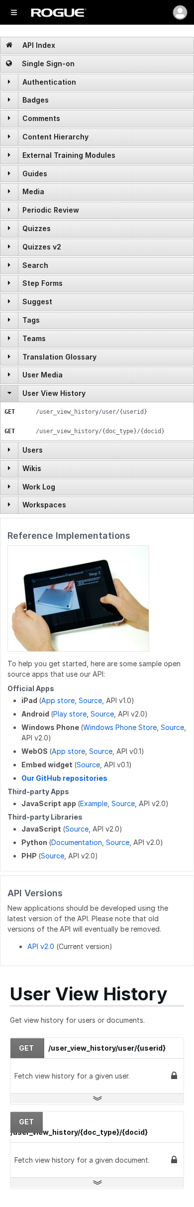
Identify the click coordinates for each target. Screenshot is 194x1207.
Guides (34, 173)
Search (35, 265)
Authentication (49, 82)
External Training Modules (68, 155)
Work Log (38, 487)
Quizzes (36, 228)
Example (93, 803)
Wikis (31, 468)
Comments (41, 118)
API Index (37, 45)
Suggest (37, 301)
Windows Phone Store (120, 727)
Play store (70, 714)
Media (33, 191)
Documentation (76, 842)
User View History (54, 393)
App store (58, 700)
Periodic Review (50, 210)
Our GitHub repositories (64, 778)
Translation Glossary (59, 357)
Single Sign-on (47, 63)
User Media (42, 374)
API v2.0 (40, 946)
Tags (31, 320)
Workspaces (44, 504)
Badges (35, 100)
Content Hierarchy (55, 136)
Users (32, 450)
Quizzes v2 (41, 246)
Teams (34, 338)
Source (90, 700)
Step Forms (42, 283)
